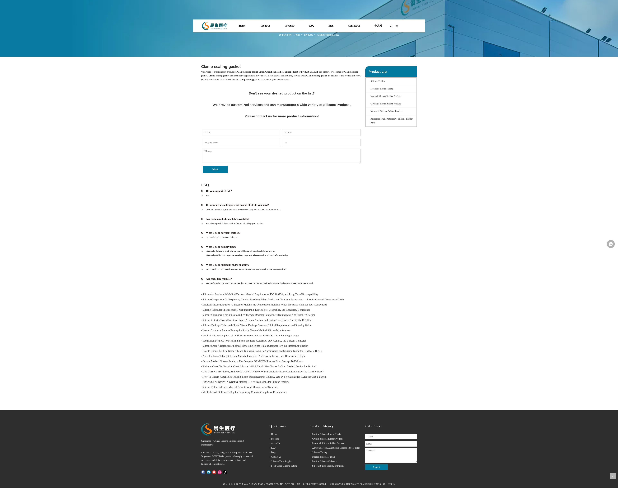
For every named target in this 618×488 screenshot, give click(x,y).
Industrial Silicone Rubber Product (328, 443)
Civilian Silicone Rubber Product (327, 439)
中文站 (378, 25)
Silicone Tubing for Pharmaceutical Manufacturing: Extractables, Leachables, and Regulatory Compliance (256, 309)
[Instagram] (220, 472)
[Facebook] (203, 472)
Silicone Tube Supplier (281, 461)
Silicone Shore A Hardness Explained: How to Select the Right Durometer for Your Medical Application (255, 345)
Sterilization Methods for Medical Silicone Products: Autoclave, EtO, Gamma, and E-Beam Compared (254, 340)
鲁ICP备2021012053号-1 (314, 484)
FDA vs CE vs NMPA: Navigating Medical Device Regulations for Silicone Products (245, 381)
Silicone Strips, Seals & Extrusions (328, 466)
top (613, 476)
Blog (330, 25)
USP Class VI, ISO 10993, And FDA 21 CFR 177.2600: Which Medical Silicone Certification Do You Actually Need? (263, 371)
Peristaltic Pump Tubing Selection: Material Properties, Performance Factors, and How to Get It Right (253, 356)
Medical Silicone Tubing (323, 457)
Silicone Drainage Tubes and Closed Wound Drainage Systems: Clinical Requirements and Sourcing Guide (256, 325)
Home (242, 25)
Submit (215, 169)
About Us (265, 25)
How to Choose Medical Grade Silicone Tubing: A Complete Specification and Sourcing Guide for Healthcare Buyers (262, 351)
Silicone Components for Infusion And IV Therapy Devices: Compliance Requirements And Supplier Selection (258, 315)
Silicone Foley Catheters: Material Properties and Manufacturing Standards (240, 387)
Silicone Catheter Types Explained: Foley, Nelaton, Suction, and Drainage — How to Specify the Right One (257, 320)
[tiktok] (225, 472)
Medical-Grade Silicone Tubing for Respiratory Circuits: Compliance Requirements (244, 392)
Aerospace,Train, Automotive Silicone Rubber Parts (336, 448)
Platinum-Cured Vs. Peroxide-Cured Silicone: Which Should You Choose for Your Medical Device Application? (259, 366)
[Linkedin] (209, 472)
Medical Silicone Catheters (324, 461)
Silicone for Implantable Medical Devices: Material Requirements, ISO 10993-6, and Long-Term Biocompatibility (260, 294)
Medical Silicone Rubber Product (327, 434)
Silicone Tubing (319, 452)
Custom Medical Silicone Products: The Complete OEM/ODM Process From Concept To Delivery (252, 361)
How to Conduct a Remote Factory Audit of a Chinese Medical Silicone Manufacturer (246, 330)
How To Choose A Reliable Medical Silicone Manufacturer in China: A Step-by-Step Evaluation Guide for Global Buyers (264, 376)
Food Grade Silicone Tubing (284, 466)
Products (290, 25)
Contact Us (354, 25)
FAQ (311, 25)
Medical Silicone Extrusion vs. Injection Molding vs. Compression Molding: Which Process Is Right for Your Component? (264, 304)
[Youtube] (214, 472)
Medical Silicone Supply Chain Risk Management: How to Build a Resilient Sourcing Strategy (250, 335)
